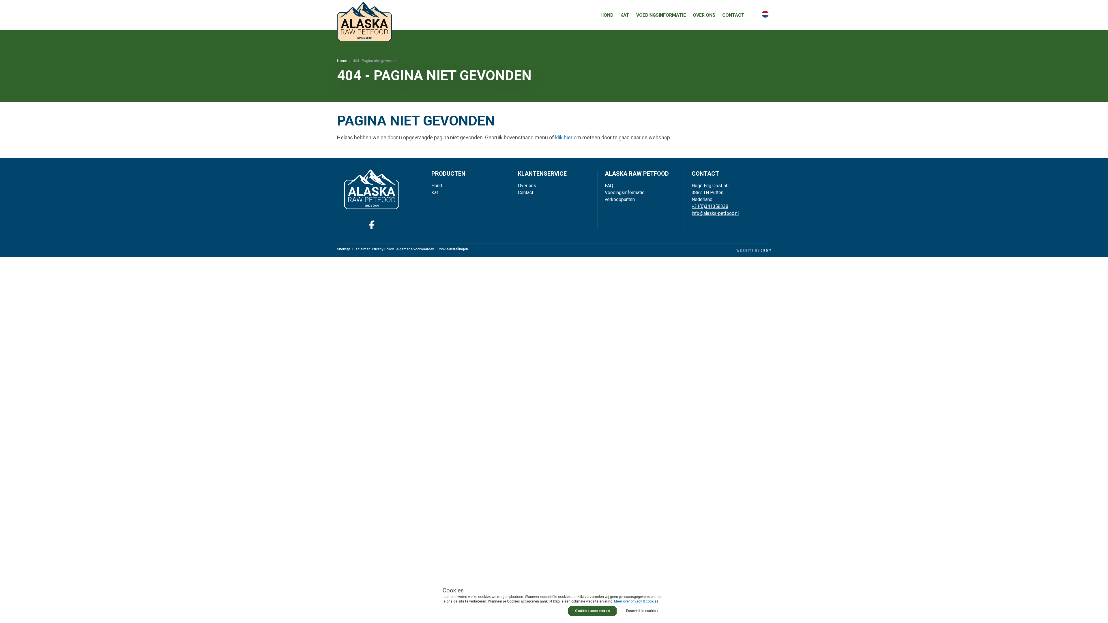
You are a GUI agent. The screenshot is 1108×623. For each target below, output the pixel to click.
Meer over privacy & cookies (636, 601)
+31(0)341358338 (710, 206)
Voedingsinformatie (661, 15)
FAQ (609, 185)
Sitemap (343, 249)
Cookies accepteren (592, 611)
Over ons (704, 15)
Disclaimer (361, 249)
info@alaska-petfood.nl (715, 213)
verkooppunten (620, 199)
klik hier (563, 137)
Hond (606, 15)
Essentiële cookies (642, 611)
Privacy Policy (383, 249)
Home (342, 61)
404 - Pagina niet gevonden (375, 61)
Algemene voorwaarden (415, 249)
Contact (733, 15)
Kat (624, 15)
